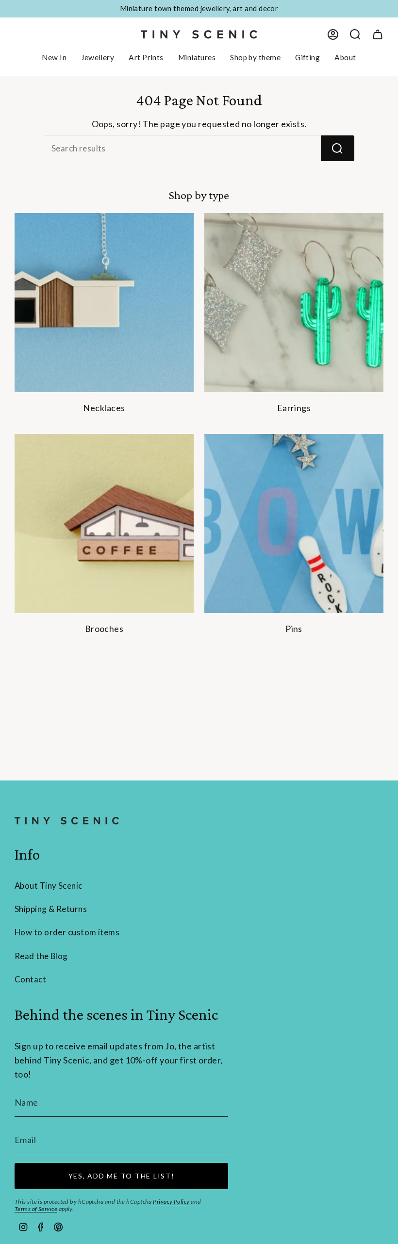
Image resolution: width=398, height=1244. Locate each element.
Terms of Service (36, 1208)
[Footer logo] (67, 821)
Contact (30, 979)
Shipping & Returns (51, 909)
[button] (97, 58)
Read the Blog (41, 956)
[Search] (337, 148)
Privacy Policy (171, 1201)
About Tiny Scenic (49, 885)
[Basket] (377, 34)
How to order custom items (67, 932)
